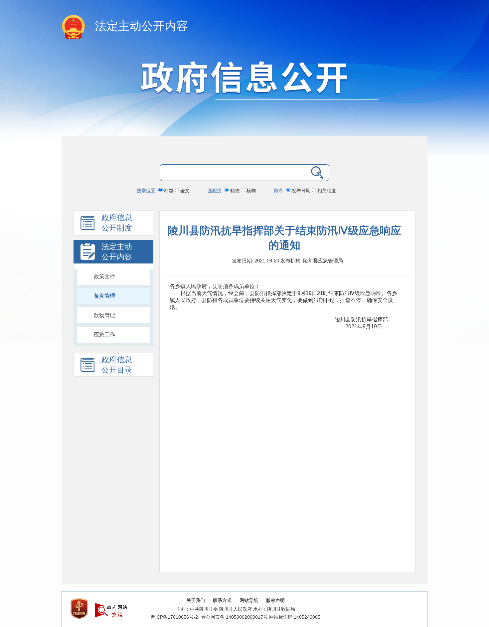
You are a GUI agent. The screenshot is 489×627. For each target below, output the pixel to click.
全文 (184, 190)
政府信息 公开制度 (116, 223)
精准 (235, 190)
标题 (169, 190)
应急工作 (104, 334)
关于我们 (195, 600)
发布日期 (301, 190)
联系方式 (222, 600)
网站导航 (249, 600)
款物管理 (104, 315)
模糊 (250, 190)
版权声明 (275, 600)
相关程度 (326, 190)
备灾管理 (104, 296)
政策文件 (104, 276)
